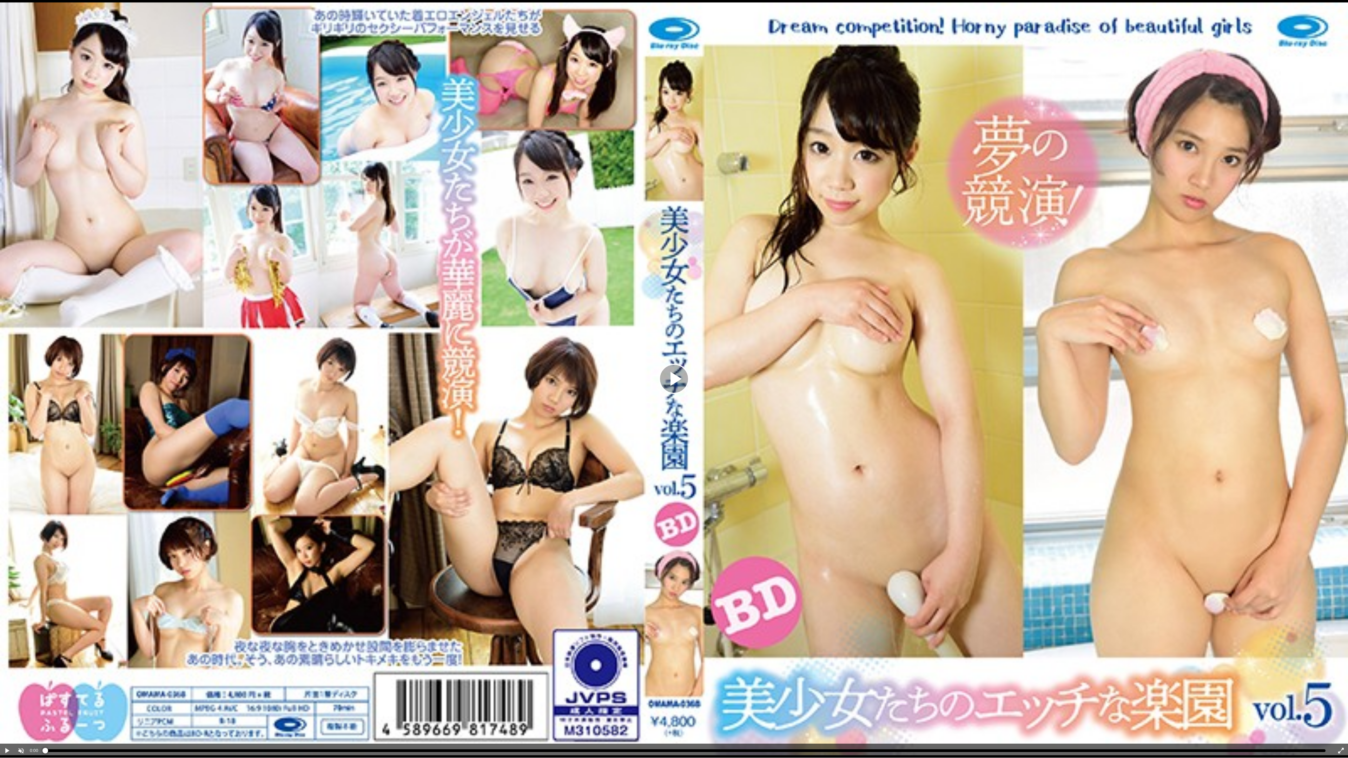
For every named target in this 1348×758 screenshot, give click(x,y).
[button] (21, 751)
